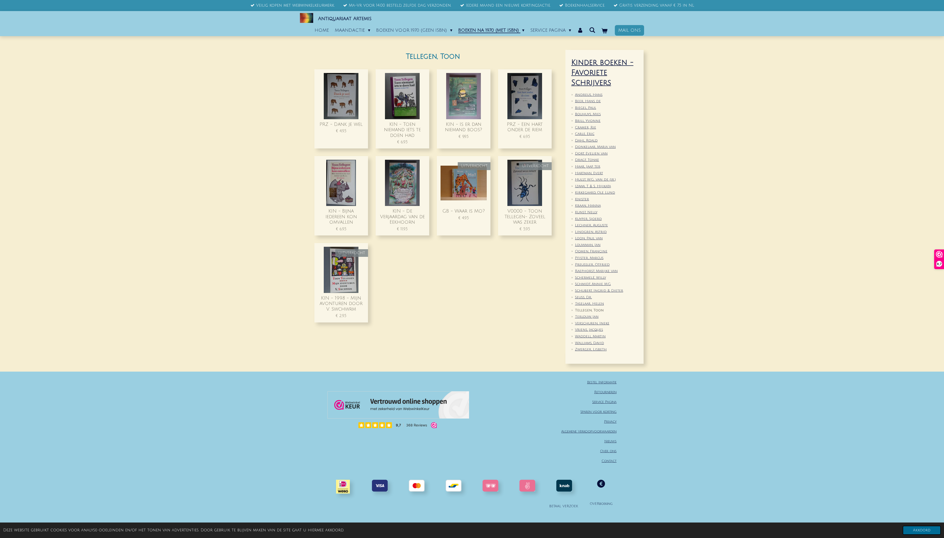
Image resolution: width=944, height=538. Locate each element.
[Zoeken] (592, 30)
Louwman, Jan (588, 245)
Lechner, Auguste (591, 225)
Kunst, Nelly (586, 212)
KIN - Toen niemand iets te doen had (402, 130)
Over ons (608, 451)
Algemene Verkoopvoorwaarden (589, 431)
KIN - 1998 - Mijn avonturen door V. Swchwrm (341, 303)
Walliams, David (589, 343)
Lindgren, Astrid (591, 232)
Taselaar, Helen (589, 303)
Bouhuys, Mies (588, 114)
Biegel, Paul (585, 108)
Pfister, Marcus (589, 258)
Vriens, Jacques (589, 330)
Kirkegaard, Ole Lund (595, 192)
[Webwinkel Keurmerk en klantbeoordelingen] (398, 406)
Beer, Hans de (588, 101)
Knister (582, 199)
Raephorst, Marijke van (596, 271)
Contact (609, 461)
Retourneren (605, 392)
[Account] (580, 30)
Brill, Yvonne (588, 121)
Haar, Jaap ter (587, 166)
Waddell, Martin (590, 336)
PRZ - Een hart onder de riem (525, 127)
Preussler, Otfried (592, 264)
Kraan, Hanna (588, 205)
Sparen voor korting (598, 412)
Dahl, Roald (586, 140)
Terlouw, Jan (587, 317)
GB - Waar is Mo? (463, 211)
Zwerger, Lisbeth (591, 349)
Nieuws (610, 441)
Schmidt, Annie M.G (593, 284)
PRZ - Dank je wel (341, 124)
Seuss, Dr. (583, 297)
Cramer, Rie (585, 127)
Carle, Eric (584, 134)
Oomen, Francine (591, 251)
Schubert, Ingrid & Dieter (599, 290)
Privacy (610, 421)
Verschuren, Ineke (592, 323)
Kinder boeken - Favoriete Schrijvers (602, 73)
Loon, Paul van (589, 238)
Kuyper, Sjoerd (588, 219)
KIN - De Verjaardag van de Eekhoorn (402, 216)
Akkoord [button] (921, 530)
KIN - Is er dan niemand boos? (463, 127)
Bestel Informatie (602, 382)
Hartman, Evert (589, 173)
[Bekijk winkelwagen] (604, 31)
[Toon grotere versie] (490, 486)
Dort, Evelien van (591, 153)
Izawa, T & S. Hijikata (593, 186)
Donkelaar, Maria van (595, 147)
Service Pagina (604, 402)
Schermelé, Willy (590, 277)
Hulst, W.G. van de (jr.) (595, 179)
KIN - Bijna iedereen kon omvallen (341, 216)
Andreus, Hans (589, 95)
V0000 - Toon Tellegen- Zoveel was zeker (524, 216)
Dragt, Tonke (587, 160)
